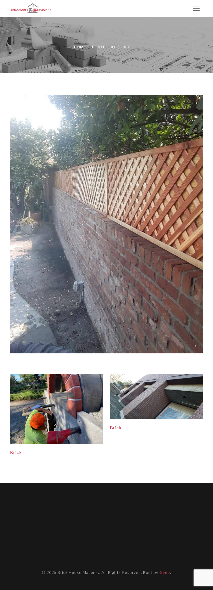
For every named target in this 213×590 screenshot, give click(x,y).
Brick (127, 47)
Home (80, 47)
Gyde (164, 572)
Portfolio (103, 47)
